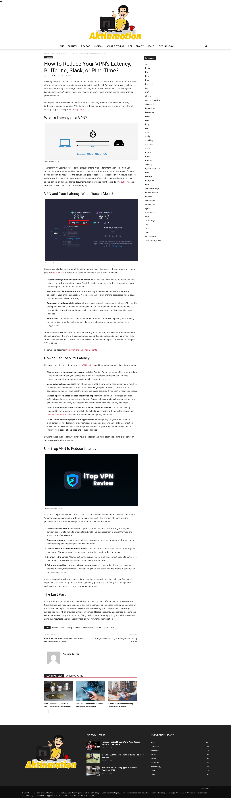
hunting (148, 164)
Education (149, 112)
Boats (147, 80)
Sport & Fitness (115, 46)
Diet (130, 46)
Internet (55, 628)
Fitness (148, 120)
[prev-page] (45, 711)
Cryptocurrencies (152, 100)
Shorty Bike (150, 200)
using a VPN (78, 109)
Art (146, 64)
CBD (147, 92)
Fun (146, 128)
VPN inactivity (88, 365)
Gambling (149, 140)
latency (69, 628)
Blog (147, 76)
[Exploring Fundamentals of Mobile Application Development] (90, 691)
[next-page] (50, 711)
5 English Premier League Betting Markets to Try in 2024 (116, 640)
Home (61, 46)
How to (148, 160)
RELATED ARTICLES (54, 676)
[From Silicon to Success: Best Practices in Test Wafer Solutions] (58, 691)
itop (62, 628)
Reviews (85, 46)
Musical (98, 46)
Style (147, 216)
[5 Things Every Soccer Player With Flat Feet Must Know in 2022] (93, 758)
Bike (147, 72)
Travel (148, 228)
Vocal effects (150, 236)
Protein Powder (152, 192)
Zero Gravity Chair (153, 240)
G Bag (148, 132)
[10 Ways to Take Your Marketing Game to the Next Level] (122, 691)
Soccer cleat (150, 204)
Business (72, 46)
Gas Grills (149, 144)
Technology (166, 46)
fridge (147, 124)
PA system (149, 180)
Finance (148, 116)
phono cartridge (152, 188)
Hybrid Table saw (152, 168)
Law (147, 172)
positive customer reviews (59, 414)
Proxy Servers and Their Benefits (81, 350)
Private (98, 628)
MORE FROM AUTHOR (75, 676)
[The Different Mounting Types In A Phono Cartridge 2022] (93, 771)
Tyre (147, 232)
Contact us (205, 788)
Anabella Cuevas (53, 76)
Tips (147, 224)
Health (151, 46)
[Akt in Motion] (115, 23)
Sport (147, 208)
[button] (206, 46)
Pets (147, 184)
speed (106, 628)
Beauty (140, 46)
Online (77, 628)
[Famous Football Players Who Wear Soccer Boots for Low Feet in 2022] (93, 745)
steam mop (150, 212)
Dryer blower (150, 108)
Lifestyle (148, 176)
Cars (147, 88)
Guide (147, 148)
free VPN (55, 272)
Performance (88, 628)
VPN (112, 628)
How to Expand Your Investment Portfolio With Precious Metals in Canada (64, 640)
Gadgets (148, 136)
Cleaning (149, 96)
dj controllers (151, 104)
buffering (125, 182)
